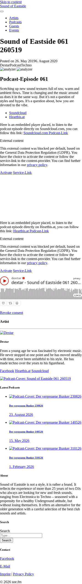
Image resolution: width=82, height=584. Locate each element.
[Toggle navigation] (2, 11)
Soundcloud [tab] (17, 113)
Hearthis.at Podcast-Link (31, 231)
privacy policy (37, 165)
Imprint (5, 574)
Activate (6, 173)
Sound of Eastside (13, 6)
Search (5, 531)
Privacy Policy (23, 574)
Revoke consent (11, 313)
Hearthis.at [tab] (17, 117)
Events (14, 30)
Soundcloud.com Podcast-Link (45, 133)
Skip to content (11, 2)
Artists (13, 18)
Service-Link (22, 173)
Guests (14, 26)
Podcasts (15, 22)
